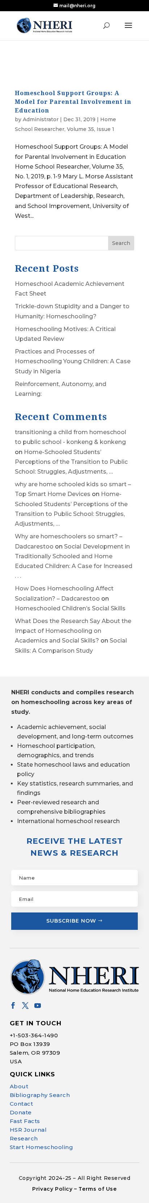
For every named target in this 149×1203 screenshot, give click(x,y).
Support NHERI (79, 1183)
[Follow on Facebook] (13, 1005)
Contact (21, 1103)
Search (121, 243)
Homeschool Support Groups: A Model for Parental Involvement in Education (73, 101)
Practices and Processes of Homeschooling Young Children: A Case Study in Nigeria (73, 361)
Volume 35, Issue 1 (90, 129)
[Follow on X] (25, 1005)
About (19, 1086)
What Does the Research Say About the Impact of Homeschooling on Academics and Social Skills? (73, 631)
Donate (21, 1112)
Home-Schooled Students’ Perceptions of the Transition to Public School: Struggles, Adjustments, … (71, 462)
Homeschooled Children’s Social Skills (70, 608)
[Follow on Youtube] (37, 1005)
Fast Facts (25, 1121)
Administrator (41, 119)
